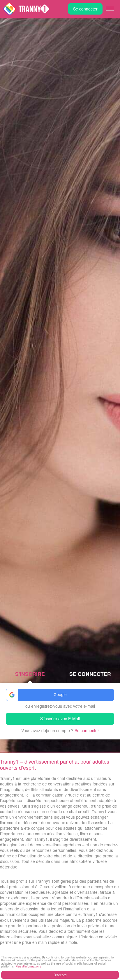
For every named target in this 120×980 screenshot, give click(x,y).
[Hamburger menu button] (110, 9)
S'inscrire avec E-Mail (60, 718)
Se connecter (85, 9)
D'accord (60, 974)
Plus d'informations (28, 966)
